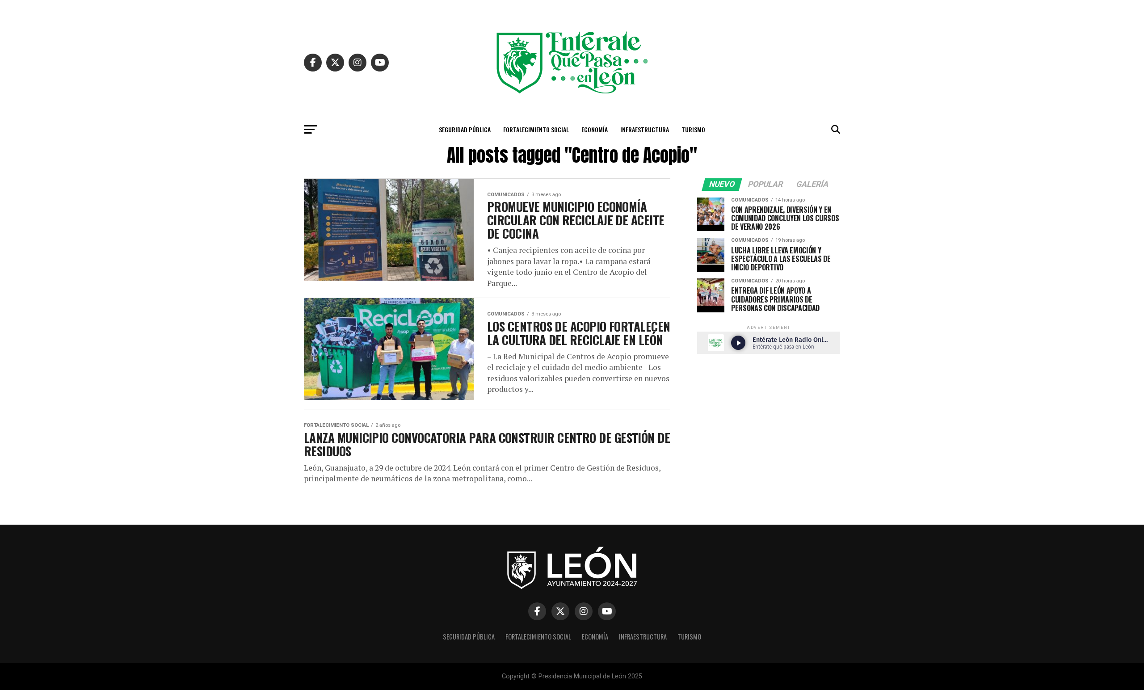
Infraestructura (644, 129)
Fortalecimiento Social (536, 129)
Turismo (693, 129)
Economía (594, 129)
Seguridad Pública (465, 129)
